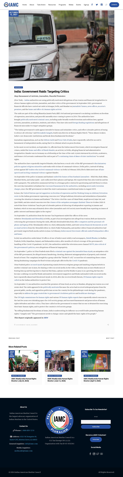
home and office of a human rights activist (45, 109)
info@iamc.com (31, 443)
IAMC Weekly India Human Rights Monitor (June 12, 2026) (60, 380)
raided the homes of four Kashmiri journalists (71, 176)
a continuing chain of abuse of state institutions (77, 156)
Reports (18, 87)
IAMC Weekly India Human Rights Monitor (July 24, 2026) (23, 380)
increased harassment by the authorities (62, 186)
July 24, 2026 (12, 354)
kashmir (34, 325)
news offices (92, 106)
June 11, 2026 (48, 354)
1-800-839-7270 (28, 430)
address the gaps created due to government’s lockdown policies (50, 293)
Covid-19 (75, 260)
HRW (46, 318)
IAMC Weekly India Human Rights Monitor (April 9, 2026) (96, 380)
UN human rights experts (69, 297)
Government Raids (23, 325)
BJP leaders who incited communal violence (43, 169)
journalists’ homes (79, 106)
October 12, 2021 (13, 13)
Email (96, 416)
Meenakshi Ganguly (44, 133)
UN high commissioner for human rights (33, 297)
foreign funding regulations (83, 122)
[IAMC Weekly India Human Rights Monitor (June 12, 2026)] (61, 361)
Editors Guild (49, 140)
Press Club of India (65, 140)
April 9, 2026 (84, 354)
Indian (27, 100)
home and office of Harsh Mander (42, 150)
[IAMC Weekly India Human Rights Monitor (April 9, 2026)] (97, 361)
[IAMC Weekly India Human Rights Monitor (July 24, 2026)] (25, 361)
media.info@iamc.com (23, 451)
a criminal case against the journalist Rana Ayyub (73, 251)
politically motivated (51, 287)
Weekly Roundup (18, 375)
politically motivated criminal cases (35, 119)
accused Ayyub (36, 264)
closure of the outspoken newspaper (70, 202)
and (32, 218)
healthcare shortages (87, 293)
